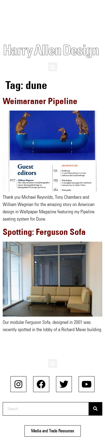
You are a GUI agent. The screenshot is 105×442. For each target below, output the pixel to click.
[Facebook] (41, 384)
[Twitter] (64, 384)
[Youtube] (86, 384)
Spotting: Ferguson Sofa (44, 232)
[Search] (95, 408)
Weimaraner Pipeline (40, 101)
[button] (52, 66)
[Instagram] (18, 384)
